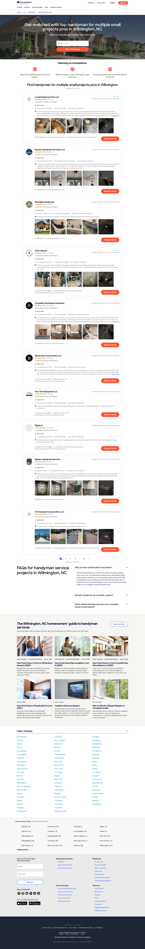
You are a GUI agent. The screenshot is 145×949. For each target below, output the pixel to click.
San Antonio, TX (106, 841)
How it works (99, 888)
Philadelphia (97, 744)
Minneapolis (59, 758)
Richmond (96, 790)
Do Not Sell (74, 933)
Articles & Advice (56, 7)
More (46, 7)
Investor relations (101, 901)
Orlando (20, 797)
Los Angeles (22, 755)
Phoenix (20, 740)
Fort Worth (96, 772)
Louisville (58, 737)
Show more (115, 115)
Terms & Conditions (84, 937)
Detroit (57, 751)
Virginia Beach (98, 793)
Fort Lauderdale (23, 786)
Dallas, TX (103, 827)
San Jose (20, 772)
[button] (42, 125)
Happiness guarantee (102, 907)
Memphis (95, 755)
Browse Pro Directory (65, 865)
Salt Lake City (97, 783)
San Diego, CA (27, 845)
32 (84, 559)
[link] (72, 99)
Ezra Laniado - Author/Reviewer (105, 659)
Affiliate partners (100, 910)
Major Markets (24, 731)
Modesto (20, 758)
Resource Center (100, 868)
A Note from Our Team (102, 877)
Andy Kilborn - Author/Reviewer (29, 659)
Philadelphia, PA (28, 841)
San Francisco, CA (55, 845)
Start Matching (72, 49)
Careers (97, 895)
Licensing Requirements (103, 881)
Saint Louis (58, 769)
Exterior (27, 7)
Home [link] (19, 12)
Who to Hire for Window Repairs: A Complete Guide (109, 707)
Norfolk (95, 786)
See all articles (119, 624)
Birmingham (22, 737)
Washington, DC (106, 845)
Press (96, 898)
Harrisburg (96, 740)
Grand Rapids (59, 755)
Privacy (61, 933)
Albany (57, 776)
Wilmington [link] (32, 12)
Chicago (20, 808)
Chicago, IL (78, 827)
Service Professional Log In (67, 888)
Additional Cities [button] (22, 850)
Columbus (58, 808)
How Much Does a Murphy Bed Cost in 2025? (34, 707)
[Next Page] (89, 559)
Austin (94, 762)
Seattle (95, 797)
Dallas (94, 765)
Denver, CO (26, 831)
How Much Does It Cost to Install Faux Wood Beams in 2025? (110, 664)
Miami (19, 793)
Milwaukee (96, 804)
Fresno (19, 747)
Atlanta (20, 804)
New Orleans (59, 740)
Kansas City (59, 765)
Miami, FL (103, 831)
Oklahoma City (60, 811)
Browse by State (39, 821)
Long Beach (21, 751)
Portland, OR (53, 841)
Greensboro (59, 790)
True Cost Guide (100, 865)
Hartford (20, 779)
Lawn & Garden (37, 7)
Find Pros (61, 862)
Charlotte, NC (53, 827)
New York (58, 779)
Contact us (98, 904)
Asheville (58, 783)
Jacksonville (22, 790)
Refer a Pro (98, 871)
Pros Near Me (99, 874)
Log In (112, 3)
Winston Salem (60, 797)
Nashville (95, 758)
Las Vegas (58, 772)
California (67, 933)
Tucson (19, 744)
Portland (95, 737)
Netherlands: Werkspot (86, 928)
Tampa (19, 801)
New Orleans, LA (80, 836)
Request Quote (110, 139)
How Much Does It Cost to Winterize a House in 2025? (34, 664)
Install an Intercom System (67, 706)
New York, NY (105, 836)
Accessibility (82, 933)
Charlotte (58, 786)
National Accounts (64, 901)
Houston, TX (52, 831)
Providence (96, 751)
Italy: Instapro (73, 928)
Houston (95, 776)
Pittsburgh (96, 747)
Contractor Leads (64, 898)
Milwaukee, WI (27, 836)
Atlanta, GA (26, 827)
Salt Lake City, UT (80, 841)
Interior (19, 7)
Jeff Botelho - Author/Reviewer (67, 659)
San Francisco (22, 769)
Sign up (30, 882)
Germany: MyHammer (60, 928)
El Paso (95, 769)
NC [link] (24, 12)
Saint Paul (58, 762)
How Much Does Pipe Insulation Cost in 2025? (72, 664)
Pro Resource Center (65, 895)
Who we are (99, 892)
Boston (57, 747)
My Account (99, 862)
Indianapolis (21, 811)
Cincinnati (58, 801)
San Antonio (97, 779)
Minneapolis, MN (54, 836)
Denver (20, 776)
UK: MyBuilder (98, 928)
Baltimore (58, 744)
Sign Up (123, 3)
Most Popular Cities (23, 821)
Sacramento (22, 762)
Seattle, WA (78, 845)
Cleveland (58, 804)
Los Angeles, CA (80, 831)
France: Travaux (47, 928)
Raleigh (57, 793)
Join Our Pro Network (65, 892)
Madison (95, 801)
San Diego (21, 765)
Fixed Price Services (65, 868)
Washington (21, 783)
